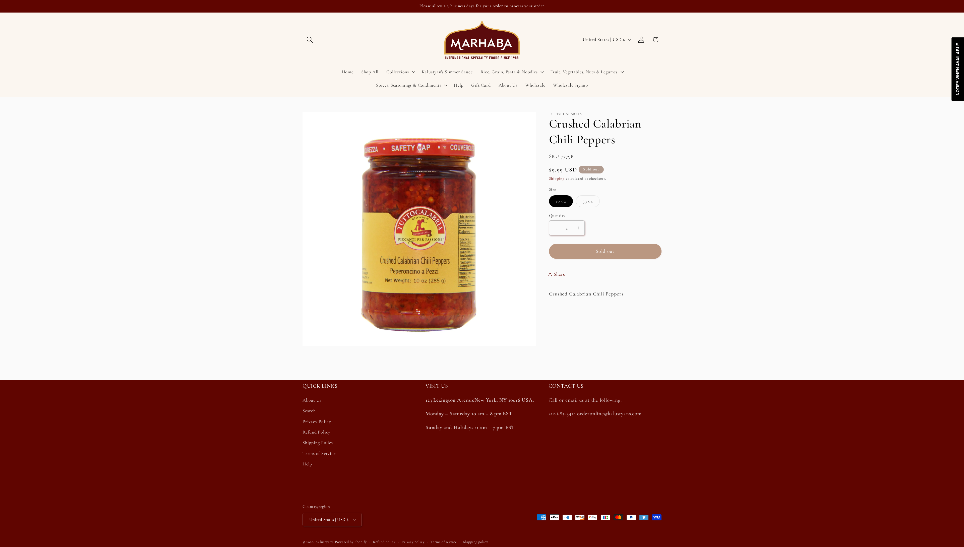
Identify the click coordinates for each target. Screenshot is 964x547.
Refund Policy (316, 432)
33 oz (591, 202)
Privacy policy (413, 542)
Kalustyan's (325, 542)
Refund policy (384, 542)
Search (309, 410)
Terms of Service (319, 453)
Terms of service (444, 542)
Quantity (557, 215)
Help (307, 464)
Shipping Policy (318, 442)
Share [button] (559, 274)
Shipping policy (475, 542)
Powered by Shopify (351, 542)
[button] (310, 39)
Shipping (557, 178)
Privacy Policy (317, 421)
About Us (312, 400)
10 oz (564, 202)
